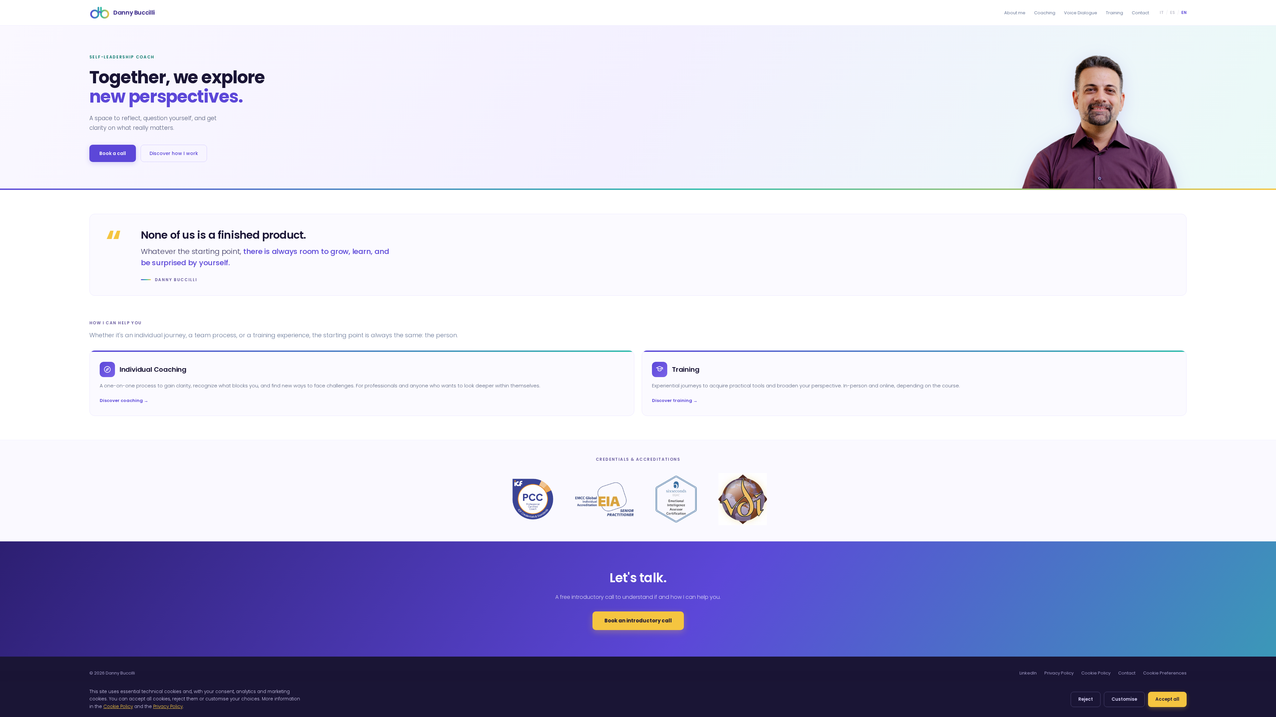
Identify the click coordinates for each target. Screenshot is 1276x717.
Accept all (1167, 699)
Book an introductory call (638, 620)
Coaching (1044, 13)
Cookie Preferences (1165, 673)
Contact (1140, 13)
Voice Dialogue (1080, 13)
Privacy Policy (1059, 673)
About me (1014, 13)
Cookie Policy (1096, 673)
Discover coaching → (124, 400)
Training (1114, 13)
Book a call (112, 153)
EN (1184, 12)
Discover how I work (174, 153)
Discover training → (674, 400)
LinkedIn (1028, 673)
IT (1162, 12)
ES (1172, 12)
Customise (1124, 699)
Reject (1085, 699)
